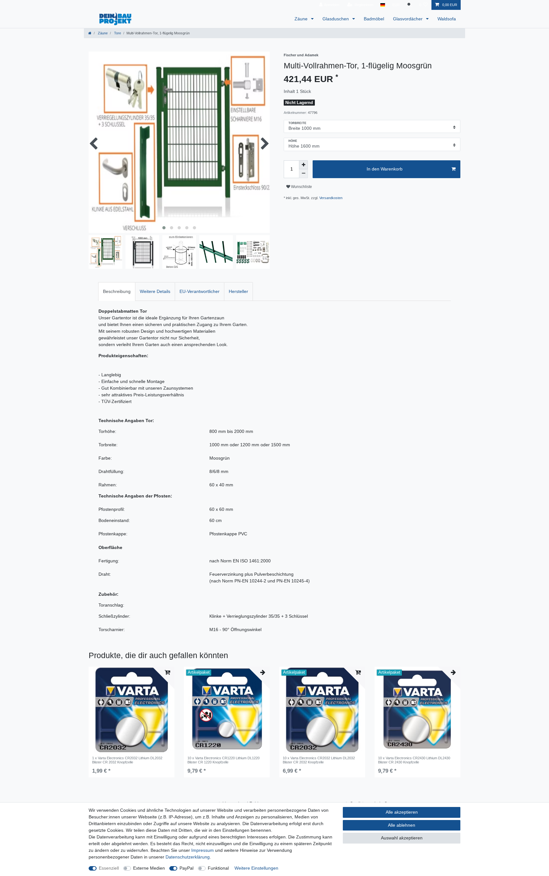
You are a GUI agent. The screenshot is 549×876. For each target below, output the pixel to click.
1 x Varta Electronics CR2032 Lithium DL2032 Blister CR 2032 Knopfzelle (127, 760)
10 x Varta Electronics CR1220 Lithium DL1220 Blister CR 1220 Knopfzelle (223, 760)
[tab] (116, 291)
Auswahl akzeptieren (402, 837)
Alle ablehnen (401, 825)
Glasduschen (336, 18)
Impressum (202, 850)
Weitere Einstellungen (256, 868)
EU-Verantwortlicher (200, 291)
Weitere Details (155, 291)
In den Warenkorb (385, 168)
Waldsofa (446, 18)
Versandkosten (330, 198)
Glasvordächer (408, 18)
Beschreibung (117, 291)
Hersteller (238, 291)
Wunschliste (301, 186)
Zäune (302, 18)
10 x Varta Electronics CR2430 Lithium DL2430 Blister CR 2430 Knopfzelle (414, 760)
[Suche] (409, 5)
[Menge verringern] (303, 173)
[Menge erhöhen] (303, 164)
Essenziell (109, 868)
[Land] (383, 5)
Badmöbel (374, 18)
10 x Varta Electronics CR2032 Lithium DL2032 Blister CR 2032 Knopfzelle (319, 760)
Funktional (218, 868)
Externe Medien (149, 868)
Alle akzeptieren (402, 812)
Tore (117, 33)
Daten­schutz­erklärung (188, 856)
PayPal (186, 868)
